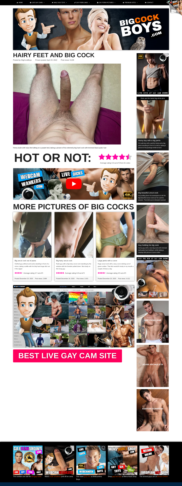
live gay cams (36, 476)
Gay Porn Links (82, 2)
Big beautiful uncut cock (148, 193)
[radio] (102, 157)
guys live (87, 476)
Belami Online (162, 476)
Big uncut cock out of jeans (25, 261)
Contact (150, 2)
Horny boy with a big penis (149, 140)
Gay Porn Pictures (106, 2)
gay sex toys (117, 476)
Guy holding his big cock (148, 245)
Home (21, 2)
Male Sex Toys (59, 2)
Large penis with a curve (107, 261)
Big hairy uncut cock (64, 261)
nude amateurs (55, 476)
